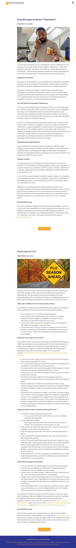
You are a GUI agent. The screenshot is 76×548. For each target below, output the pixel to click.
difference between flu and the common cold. (50, 505)
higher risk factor (57, 481)
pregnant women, (33, 386)
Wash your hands (27, 427)
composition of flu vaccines (33, 314)
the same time (62, 327)
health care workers (50, 392)
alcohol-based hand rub (40, 429)
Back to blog (44, 228)
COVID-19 (59, 447)
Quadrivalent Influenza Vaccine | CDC (42, 321)
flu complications (51, 475)
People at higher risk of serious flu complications (37, 384)
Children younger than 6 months (32, 401)
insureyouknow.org (23, 217)
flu (24, 440)
